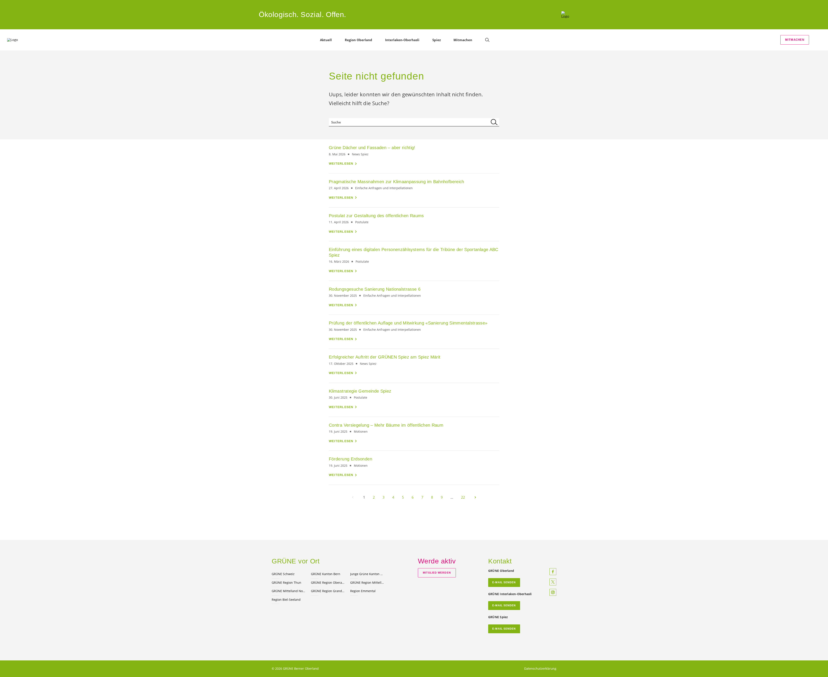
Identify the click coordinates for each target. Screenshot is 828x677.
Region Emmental (363, 591)
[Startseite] (565, 14)
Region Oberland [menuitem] (358, 40)
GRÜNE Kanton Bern (325, 574)
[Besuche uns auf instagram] (552, 592)
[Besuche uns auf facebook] (552, 571)
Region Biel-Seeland (286, 599)
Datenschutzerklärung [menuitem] (540, 668)
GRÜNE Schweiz (283, 574)
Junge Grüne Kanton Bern (367, 574)
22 (463, 497)
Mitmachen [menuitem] (462, 40)
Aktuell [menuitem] (326, 40)
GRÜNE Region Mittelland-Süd (367, 582)
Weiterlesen (341, 163)
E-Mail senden (504, 605)
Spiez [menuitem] (436, 40)
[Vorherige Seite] (352, 497)
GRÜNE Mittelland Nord (289, 591)
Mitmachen (794, 39)
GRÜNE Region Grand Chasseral (328, 591)
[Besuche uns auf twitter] (552, 582)
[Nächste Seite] (475, 497)
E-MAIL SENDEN (504, 582)
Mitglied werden (437, 572)
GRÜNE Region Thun (286, 582)
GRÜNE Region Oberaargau (328, 582)
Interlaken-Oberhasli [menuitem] (402, 40)
